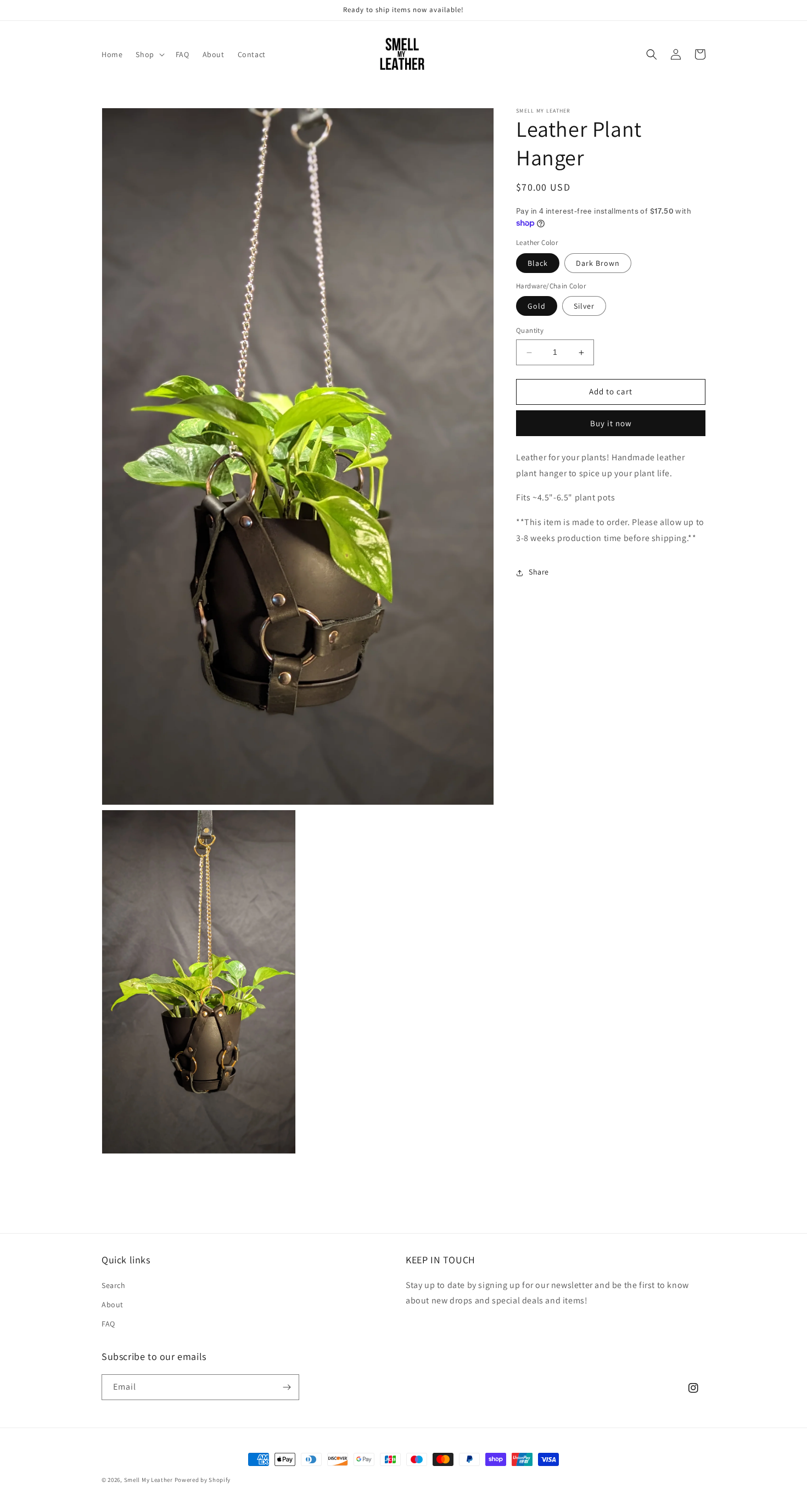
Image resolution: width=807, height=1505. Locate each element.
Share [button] (539, 572)
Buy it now (611, 424)
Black (538, 264)
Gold (537, 306)
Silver (584, 306)
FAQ (108, 1324)
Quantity (529, 331)
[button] (149, 54)
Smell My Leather (148, 1480)
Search (114, 1285)
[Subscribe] (286, 1387)
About (113, 1304)
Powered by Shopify (203, 1480)
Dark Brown (598, 264)
